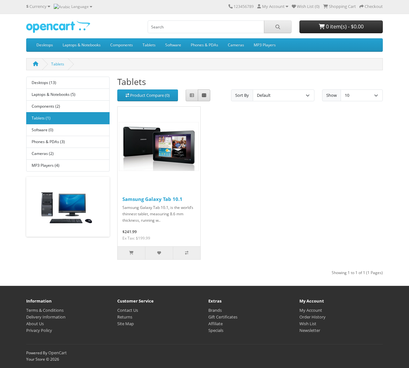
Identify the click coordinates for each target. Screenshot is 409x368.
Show (331, 95)
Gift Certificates (222, 317)
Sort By (242, 95)
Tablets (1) (41, 118)
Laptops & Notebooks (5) (53, 94)
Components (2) (46, 106)
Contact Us (127, 310)
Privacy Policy (39, 330)
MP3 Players (265, 45)
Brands (215, 310)
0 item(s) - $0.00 (344, 26)
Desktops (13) (44, 82)
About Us (35, 323)
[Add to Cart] (131, 253)
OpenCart (57, 353)
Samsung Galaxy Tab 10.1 (152, 199)
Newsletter (309, 330)
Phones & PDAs (204, 45)
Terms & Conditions (45, 310)
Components (121, 45)
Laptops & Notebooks (82, 45)
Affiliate (215, 323)
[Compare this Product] (186, 253)
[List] (192, 95)
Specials (215, 330)
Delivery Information (46, 317)
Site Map (125, 323)
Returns (124, 317)
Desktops (44, 45)
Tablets (149, 45)
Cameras (236, 45)
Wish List (307, 323)
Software (173, 45)
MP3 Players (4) (45, 165)
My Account (310, 310)
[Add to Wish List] (159, 253)
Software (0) (42, 130)
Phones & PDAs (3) (48, 141)
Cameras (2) (43, 153)
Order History (312, 317)
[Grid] (204, 95)
